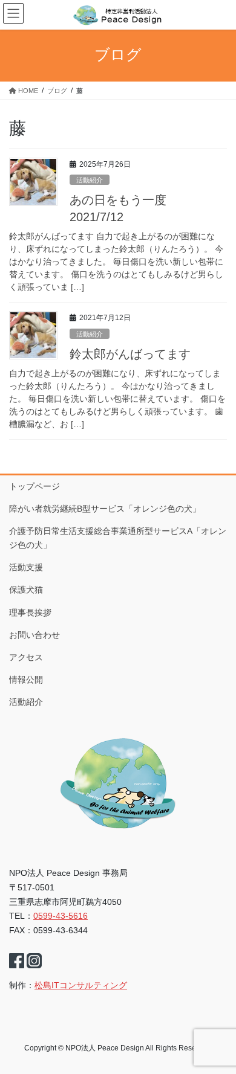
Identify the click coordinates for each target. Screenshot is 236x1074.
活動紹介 (89, 180)
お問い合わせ (34, 635)
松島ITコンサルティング (80, 985)
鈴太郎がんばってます (130, 354)
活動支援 (26, 567)
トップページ (34, 486)
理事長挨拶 (30, 612)
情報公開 (26, 679)
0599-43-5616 (60, 916)
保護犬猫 (26, 589)
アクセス (26, 657)
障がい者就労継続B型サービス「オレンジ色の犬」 (105, 508)
